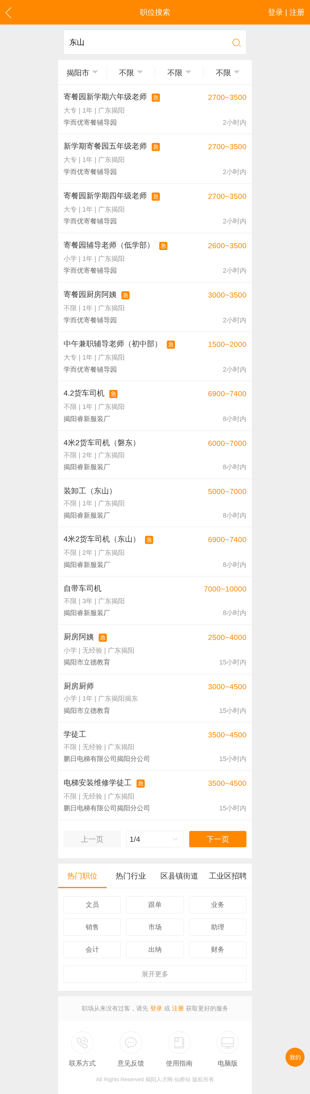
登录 (156, 1008)
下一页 (217, 839)
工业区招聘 (228, 876)
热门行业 (131, 876)
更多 (155, 974)
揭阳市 (78, 72)
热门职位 (82, 876)
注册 (178, 1008)
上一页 (92, 839)
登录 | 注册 (286, 12)
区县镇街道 (179, 876)
